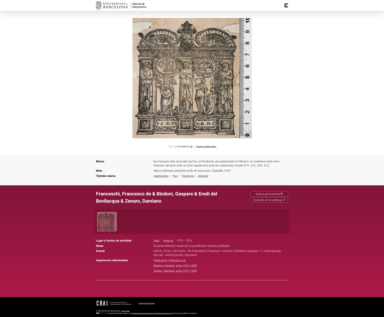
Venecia (168, 240)
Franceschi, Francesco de (170, 260)
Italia (156, 240)
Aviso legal (126, 311)
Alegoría (203, 176)
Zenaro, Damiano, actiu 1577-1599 (175, 271)
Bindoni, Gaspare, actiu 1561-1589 (175, 265)
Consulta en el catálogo (268, 200)
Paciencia (188, 176)
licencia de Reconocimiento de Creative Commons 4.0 (152, 313)
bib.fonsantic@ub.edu (147, 303)
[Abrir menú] (286, 5)
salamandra (161, 176)
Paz (175, 176)
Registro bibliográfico (206, 146)
